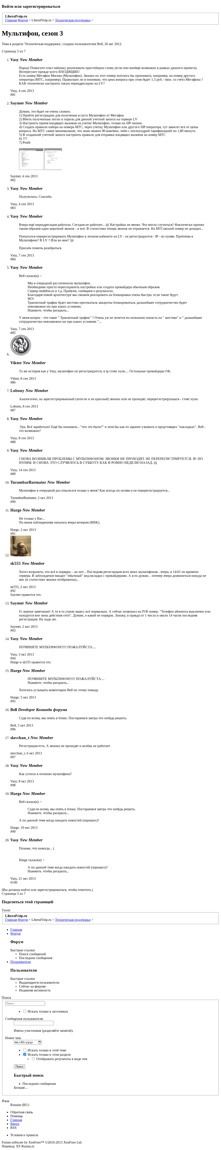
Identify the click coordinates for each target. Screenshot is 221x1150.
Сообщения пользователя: (24, 1019)
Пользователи (20, 962)
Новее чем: (13, 1038)
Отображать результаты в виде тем (61, 1059)
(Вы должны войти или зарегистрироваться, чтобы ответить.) (47, 890)
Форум (15, 933)
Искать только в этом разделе (49, 1054)
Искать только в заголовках (47, 1011)
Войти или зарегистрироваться (31, 6)
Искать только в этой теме (46, 1050)
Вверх (14, 1124)
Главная (16, 929)
